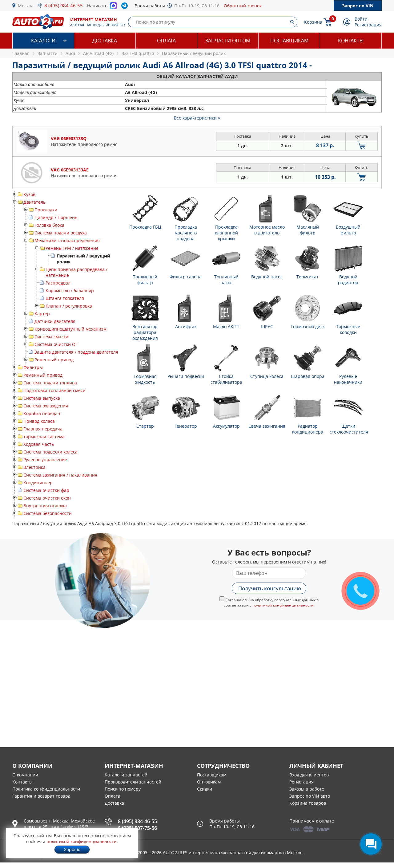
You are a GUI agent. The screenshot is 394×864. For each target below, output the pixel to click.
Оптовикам (209, 782)
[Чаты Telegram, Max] (371, 844)
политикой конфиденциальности (283, 605)
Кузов (29, 194)
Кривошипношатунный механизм (70, 329)
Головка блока (49, 225)
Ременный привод (54, 360)
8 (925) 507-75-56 (137, 828)
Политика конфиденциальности (46, 789)
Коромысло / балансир (70, 290)
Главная (21, 53)
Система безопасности (47, 513)
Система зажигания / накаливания (60, 475)
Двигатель (34, 202)
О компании (25, 775)
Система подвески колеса (50, 452)
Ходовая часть (38, 444)
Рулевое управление (45, 459)
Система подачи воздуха (60, 233)
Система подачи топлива (50, 383)
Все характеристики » (197, 118)
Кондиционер (38, 482)
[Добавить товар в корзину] (361, 145)
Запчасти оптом (227, 40)
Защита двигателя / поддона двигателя (76, 352)
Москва (26, 6)
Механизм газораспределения (67, 240)
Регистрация (368, 25)
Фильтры (33, 367)
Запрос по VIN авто (309, 796)
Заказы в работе (306, 789)
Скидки (204, 789)
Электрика (34, 467)
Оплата (166, 40)
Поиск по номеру (123, 789)
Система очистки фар (46, 490)
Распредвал (58, 283)
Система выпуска (41, 398)
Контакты (351, 40)
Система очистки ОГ (56, 344)
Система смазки (51, 337)
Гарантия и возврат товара (41, 796)
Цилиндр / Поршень (55, 217)
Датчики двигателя (54, 321)
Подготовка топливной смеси (54, 390)
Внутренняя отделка (45, 506)
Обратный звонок (243, 6)
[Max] (113, 7)
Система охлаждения (45, 406)
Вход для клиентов (309, 775)
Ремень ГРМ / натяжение (72, 248)
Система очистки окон (47, 498)
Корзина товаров (307, 803)
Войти (361, 19)
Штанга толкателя (65, 298)
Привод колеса (39, 421)
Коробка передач (41, 413)
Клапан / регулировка (69, 306)
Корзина (313, 22)
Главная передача (42, 429)
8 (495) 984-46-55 (63, 5)
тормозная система (44, 436)
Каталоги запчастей (126, 775)
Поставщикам (289, 40)
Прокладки (45, 210)
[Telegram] (125, 7)
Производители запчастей (133, 782)
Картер (42, 313)
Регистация (301, 782)
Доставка (104, 40)
